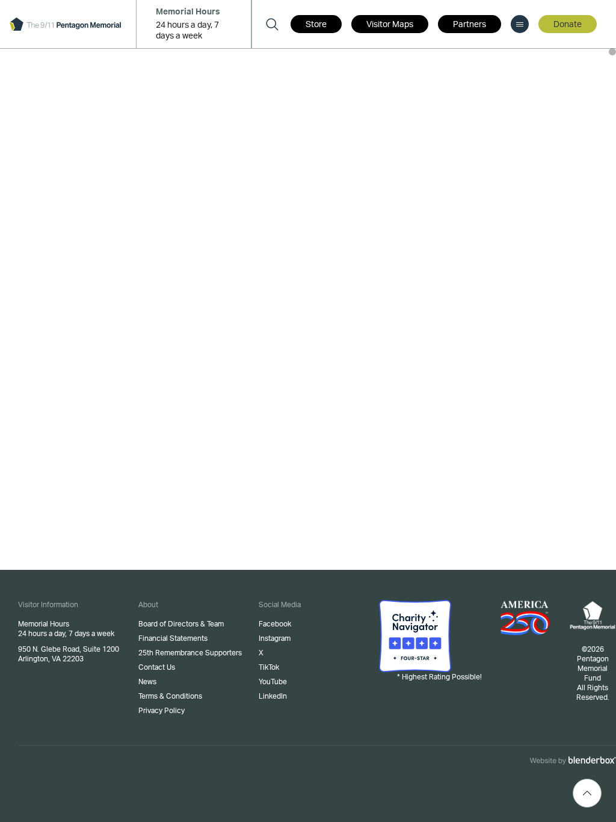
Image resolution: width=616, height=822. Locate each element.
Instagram (275, 638)
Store (316, 24)
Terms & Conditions (170, 696)
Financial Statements (173, 638)
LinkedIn (273, 696)
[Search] (272, 24)
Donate (567, 24)
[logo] (65, 24)
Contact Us (156, 667)
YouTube (273, 681)
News (147, 681)
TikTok (269, 667)
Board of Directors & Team (181, 624)
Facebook (275, 624)
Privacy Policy (161, 710)
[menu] (520, 24)
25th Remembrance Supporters (190, 653)
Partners (469, 24)
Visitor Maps (389, 24)
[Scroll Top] (587, 793)
